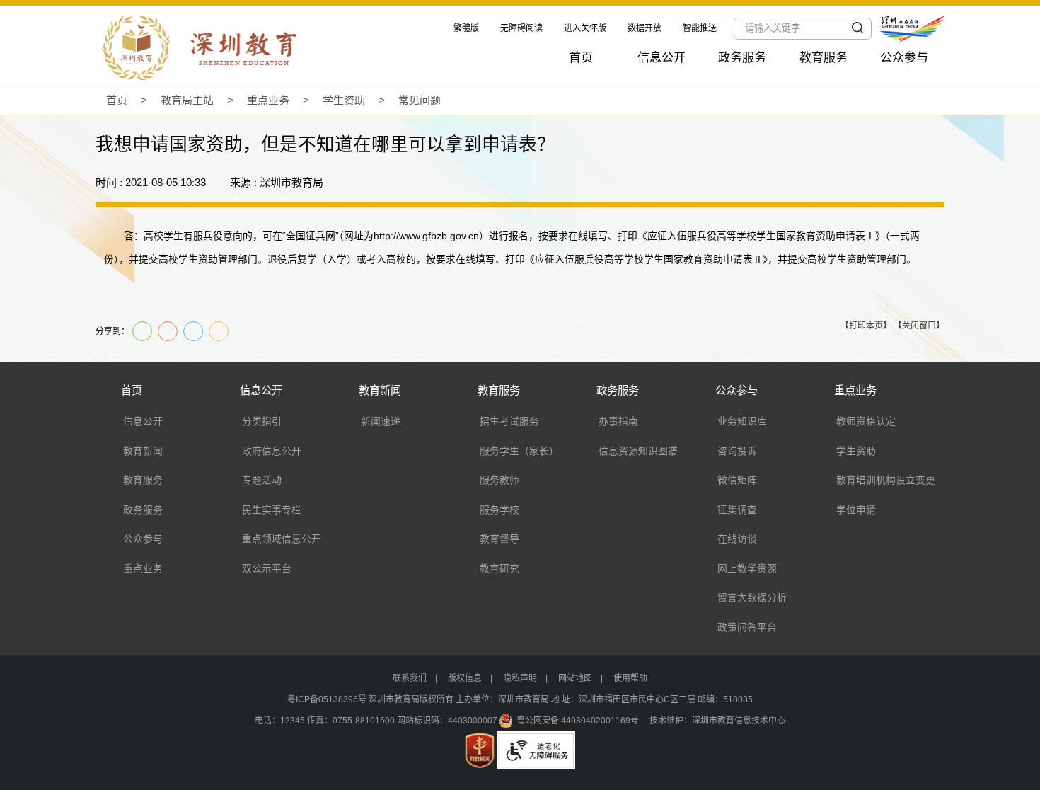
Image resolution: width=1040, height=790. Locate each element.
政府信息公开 (271, 451)
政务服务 (742, 57)
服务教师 (499, 480)
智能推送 (700, 28)
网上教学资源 (747, 568)
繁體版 (466, 28)
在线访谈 (737, 538)
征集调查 (737, 509)
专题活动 (262, 480)
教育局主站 (187, 100)
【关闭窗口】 (919, 326)
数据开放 (644, 28)
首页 (581, 57)
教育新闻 (143, 451)
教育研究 (499, 568)
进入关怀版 (585, 28)
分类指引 (262, 421)
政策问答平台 (747, 627)
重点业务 (268, 100)
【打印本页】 (865, 326)
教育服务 (823, 57)
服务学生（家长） (519, 451)
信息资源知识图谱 (638, 451)
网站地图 (575, 678)
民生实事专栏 (271, 509)
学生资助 (344, 100)
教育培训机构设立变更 (885, 480)
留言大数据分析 (752, 597)
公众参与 (904, 57)
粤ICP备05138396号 (326, 699)
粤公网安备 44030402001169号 (577, 721)
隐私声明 (520, 678)
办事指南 (618, 421)
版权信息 (465, 678)
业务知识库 (742, 421)
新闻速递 (380, 421)
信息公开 (661, 57)
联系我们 (410, 678)
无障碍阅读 (521, 28)
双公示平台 (266, 568)
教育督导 (499, 538)
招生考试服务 (509, 421)
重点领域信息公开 (281, 538)
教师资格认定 (866, 421)
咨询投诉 (737, 451)
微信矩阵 (737, 480)
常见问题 (419, 100)
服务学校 (499, 509)
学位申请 (856, 509)
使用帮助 (630, 678)
